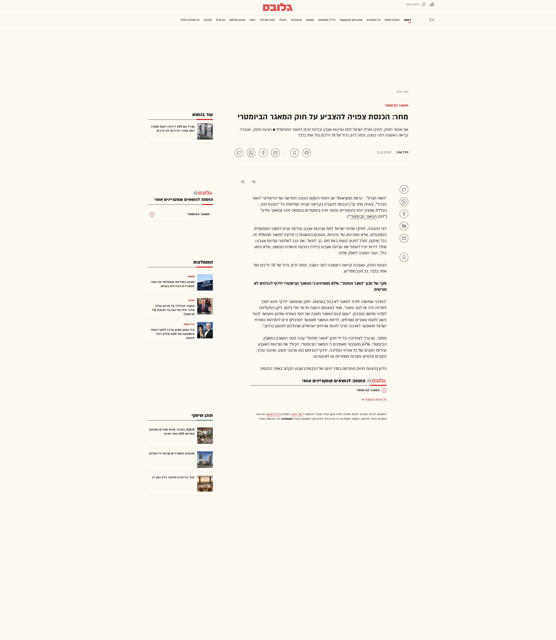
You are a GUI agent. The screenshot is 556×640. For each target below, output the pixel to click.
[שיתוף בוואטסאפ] (251, 152)
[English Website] (431, 19)
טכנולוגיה (296, 20)
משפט (310, 20)
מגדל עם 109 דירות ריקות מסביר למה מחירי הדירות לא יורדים (173, 129)
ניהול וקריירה (267, 20)
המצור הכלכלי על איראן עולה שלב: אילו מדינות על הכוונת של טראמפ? (173, 310)
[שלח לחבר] (404, 238)
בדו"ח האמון (274, 414)
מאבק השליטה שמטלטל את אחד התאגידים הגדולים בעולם (173, 284)
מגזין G (220, 20)
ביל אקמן (189, 324)
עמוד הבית (402, 91)
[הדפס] (306, 152)
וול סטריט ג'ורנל (189, 20)
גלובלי (282, 20)
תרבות (208, 20)
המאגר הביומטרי (396, 105)
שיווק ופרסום (237, 20)
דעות (253, 20)
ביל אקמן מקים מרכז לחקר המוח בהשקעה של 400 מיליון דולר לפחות (173, 334)
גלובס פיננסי (392, 20)
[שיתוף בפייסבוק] (263, 152)
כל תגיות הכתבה (376, 399)
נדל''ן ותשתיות (326, 20)
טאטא (191, 276)
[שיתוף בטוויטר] (239, 152)
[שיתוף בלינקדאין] (404, 226)
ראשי (407, 20)
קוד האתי (296, 414)
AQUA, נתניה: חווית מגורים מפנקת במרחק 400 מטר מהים (172, 431)
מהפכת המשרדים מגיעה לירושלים (172, 453)
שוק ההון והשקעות (351, 20)
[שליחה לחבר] (275, 152)
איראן (191, 300)
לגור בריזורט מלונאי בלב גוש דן (173, 477)
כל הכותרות (373, 20)
